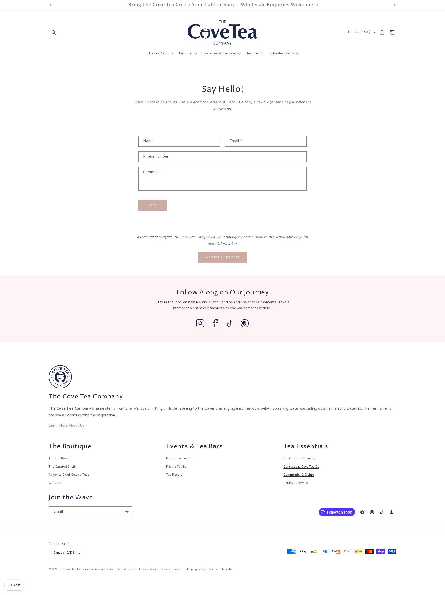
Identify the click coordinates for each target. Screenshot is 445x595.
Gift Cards (56, 483)
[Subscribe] (127, 511)
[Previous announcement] (50, 5)
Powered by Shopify (101, 569)
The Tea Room (59, 458)
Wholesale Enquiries (222, 257)
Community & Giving (298, 474)
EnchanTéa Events (179, 458)
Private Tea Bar (177, 466)
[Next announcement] (395, 5)
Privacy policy (147, 569)
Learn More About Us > (68, 425)
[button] (54, 32)
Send (152, 205)
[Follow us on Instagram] (200, 323)
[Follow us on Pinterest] (244, 323)
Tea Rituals (174, 474)
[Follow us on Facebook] (215, 323)
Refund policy (126, 569)
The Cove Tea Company (73, 569)
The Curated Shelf (62, 466)
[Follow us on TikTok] (230, 323)
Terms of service (170, 569)
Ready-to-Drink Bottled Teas (69, 474)
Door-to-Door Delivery (299, 458)
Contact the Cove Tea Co (301, 466)
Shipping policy (195, 569)
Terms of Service (295, 483)
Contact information (221, 569)
